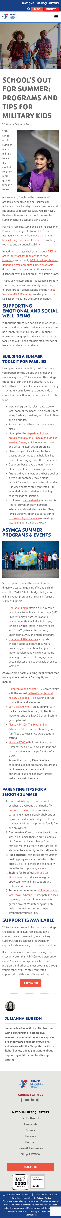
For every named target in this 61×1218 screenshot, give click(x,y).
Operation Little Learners (23, 639)
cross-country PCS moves (24, 518)
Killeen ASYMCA (18, 742)
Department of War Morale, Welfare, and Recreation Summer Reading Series (33, 437)
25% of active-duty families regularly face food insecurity (29, 255)
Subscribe (30, 1167)
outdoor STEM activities (23, 810)
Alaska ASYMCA (18, 724)
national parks (31, 500)
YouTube (26, 1099)
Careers (30, 1136)
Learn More (30, 983)
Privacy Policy (44, 1198)
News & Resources (30, 1148)
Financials (30, 1124)
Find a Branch (30, 1118)
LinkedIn (32, 1099)
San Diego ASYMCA (20, 707)
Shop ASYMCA (30, 1154)
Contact (30, 1142)
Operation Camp (18, 608)
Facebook (21, 1099)
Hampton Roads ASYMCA (23, 689)
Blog (37, 9)
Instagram (37, 1099)
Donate (51, 9)
